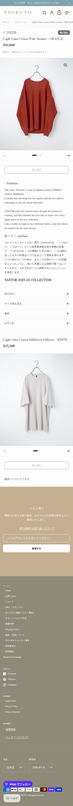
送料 (13, 52)
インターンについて (17, 737)
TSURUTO (22, 795)
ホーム (6, 22)
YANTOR (11, 32)
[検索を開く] (44, 13)
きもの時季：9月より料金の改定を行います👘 (37, 3)
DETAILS (9, 294)
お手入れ (9, 323)
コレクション (20, 22)
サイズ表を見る (13, 303)
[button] (34, 155)
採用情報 (11, 729)
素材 (6, 313)
